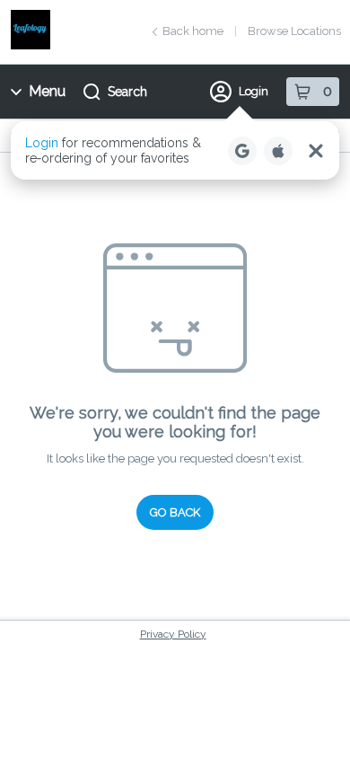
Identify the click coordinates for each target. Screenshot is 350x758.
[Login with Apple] (278, 151)
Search (127, 91)
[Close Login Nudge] (316, 151)
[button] (175, 150)
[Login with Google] (242, 151)
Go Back (175, 512)
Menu (47, 91)
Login (253, 91)
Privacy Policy (173, 634)
